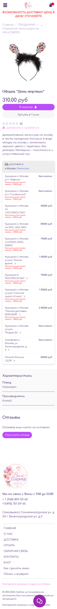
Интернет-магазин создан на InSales (26, 605)
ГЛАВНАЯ (10, 528)
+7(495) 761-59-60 (14, 503)
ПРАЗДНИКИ (26, 24)
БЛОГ (7, 562)
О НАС (8, 534)
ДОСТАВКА (11, 539)
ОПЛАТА (9, 545)
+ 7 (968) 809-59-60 (15, 499)
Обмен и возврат (16, 574)
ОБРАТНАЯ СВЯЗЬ (16, 551)
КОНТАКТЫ (11, 556)
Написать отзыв (17, 435)
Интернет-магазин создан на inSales (26, 584)
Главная (8, 24)
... (41, 24)
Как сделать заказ (16, 568)
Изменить (23, 168)
